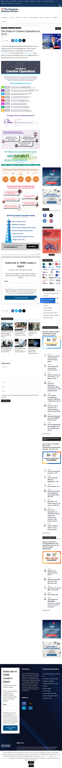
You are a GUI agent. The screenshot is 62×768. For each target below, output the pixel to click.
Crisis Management (33, 346)
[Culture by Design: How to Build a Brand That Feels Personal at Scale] (21, 326)
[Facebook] (12, 40)
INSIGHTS (48, 17)
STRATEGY (18, 17)
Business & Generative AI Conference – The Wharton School (54, 376)
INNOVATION (8, 25)
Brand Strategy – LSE (53, 486)
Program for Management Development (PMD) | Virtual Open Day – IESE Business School (54, 386)
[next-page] (5, 357)
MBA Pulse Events (48, 317)
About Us (7, 1)
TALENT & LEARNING (32, 17)
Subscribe (33, 1)
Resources (20, 1)
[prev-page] (2, 357)
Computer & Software (6, 329)
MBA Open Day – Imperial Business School (52, 572)
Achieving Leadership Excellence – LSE (54, 472)
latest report (28, 53)
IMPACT (41, 17)
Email (6, 281)
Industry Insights (47, 308)
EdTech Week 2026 (53, 594)
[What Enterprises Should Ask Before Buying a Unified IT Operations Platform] (7, 326)
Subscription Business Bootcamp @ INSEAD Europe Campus (54, 418)
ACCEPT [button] (31, 762)
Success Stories (47, 310)
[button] (59, 5)
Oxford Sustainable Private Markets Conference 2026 (53, 368)
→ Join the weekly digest (21, 298)
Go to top (37, 253)
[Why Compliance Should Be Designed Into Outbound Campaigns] (21, 343)
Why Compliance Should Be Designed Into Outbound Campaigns (20, 350)
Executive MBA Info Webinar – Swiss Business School (53, 527)
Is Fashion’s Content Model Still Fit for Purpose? (33, 333)
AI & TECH (12, 17)
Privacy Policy (46, 756)
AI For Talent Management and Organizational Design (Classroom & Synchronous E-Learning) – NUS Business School (54, 515)
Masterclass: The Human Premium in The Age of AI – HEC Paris (54, 503)
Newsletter (38, 1)
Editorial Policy (11, 3)
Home (2, 1)
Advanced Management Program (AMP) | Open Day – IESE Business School (54, 427)
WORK (24, 17)
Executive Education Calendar (51, 315)
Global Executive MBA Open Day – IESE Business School (54, 581)
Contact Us (17, 3)
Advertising (3, 3)
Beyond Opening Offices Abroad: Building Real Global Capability (7, 350)
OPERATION (18, 27)
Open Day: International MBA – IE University (54, 589)
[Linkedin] (20, 40)
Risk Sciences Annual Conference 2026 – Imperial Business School (54, 358)
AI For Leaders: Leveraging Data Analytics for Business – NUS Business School (54, 398)
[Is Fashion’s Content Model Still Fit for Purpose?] (34, 326)
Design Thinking (16, 25)
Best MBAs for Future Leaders (51, 298)
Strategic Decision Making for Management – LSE (53, 479)
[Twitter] (16, 40)
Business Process (5, 346)
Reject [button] (31, 765)
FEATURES (54, 17)
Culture (30, 329)
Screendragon (5, 53)
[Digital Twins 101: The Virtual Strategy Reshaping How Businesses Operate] (34, 343)
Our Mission (26, 1)
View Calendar (46, 433)
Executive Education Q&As (50, 313)
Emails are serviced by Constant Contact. (26, 293)
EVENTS (3, 21)
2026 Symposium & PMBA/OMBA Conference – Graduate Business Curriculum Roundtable (54, 603)
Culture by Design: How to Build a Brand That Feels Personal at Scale (20, 333)
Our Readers (13, 1)
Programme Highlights (49, 300)
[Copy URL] (24, 40)
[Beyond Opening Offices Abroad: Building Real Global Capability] (7, 343)
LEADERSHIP (4, 17)
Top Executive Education (48, 1)
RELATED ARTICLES (7, 319)
